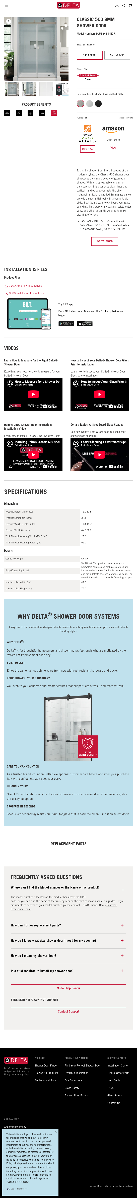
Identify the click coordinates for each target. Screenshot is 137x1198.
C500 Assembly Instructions (25, 286)
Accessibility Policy (15, 1127)
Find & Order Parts (118, 1073)
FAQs (110, 1088)
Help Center (114, 1080)
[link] (87, 149)
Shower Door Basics (76, 1095)
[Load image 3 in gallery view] (46, 89)
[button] (17, 1189)
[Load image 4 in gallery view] (63, 89)
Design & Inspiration (76, 1073)
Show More (105, 241)
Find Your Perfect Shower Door (82, 1065)
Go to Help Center (68, 988)
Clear (88, 80)
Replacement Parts (45, 1080)
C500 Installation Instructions (26, 293)
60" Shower (117, 55)
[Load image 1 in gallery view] (12, 89)
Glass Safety (72, 1088)
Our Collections (73, 1080)
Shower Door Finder (46, 1065)
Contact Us (113, 1103)
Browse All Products (46, 1073)
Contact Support (68, 1011)
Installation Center (117, 1065)
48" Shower (90, 55)
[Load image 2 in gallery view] (29, 89)
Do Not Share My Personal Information (111, 1186)
